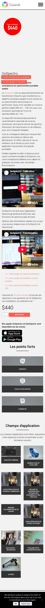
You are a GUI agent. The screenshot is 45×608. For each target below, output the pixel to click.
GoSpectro (9, 93)
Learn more (25, 604)
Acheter (20, 315)
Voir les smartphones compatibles (16, 77)
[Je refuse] (42, 600)
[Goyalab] (11, 4)
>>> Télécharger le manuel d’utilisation (22, 274)
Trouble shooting (21, 295)
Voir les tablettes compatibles (14, 82)
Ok (16, 604)
